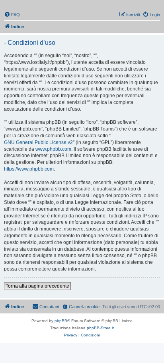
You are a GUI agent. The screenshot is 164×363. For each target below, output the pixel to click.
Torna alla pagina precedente (37, 286)
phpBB (61, 321)
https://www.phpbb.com (29, 169)
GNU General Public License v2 (38, 142)
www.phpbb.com (53, 149)
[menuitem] (12, 14)
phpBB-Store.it (100, 328)
